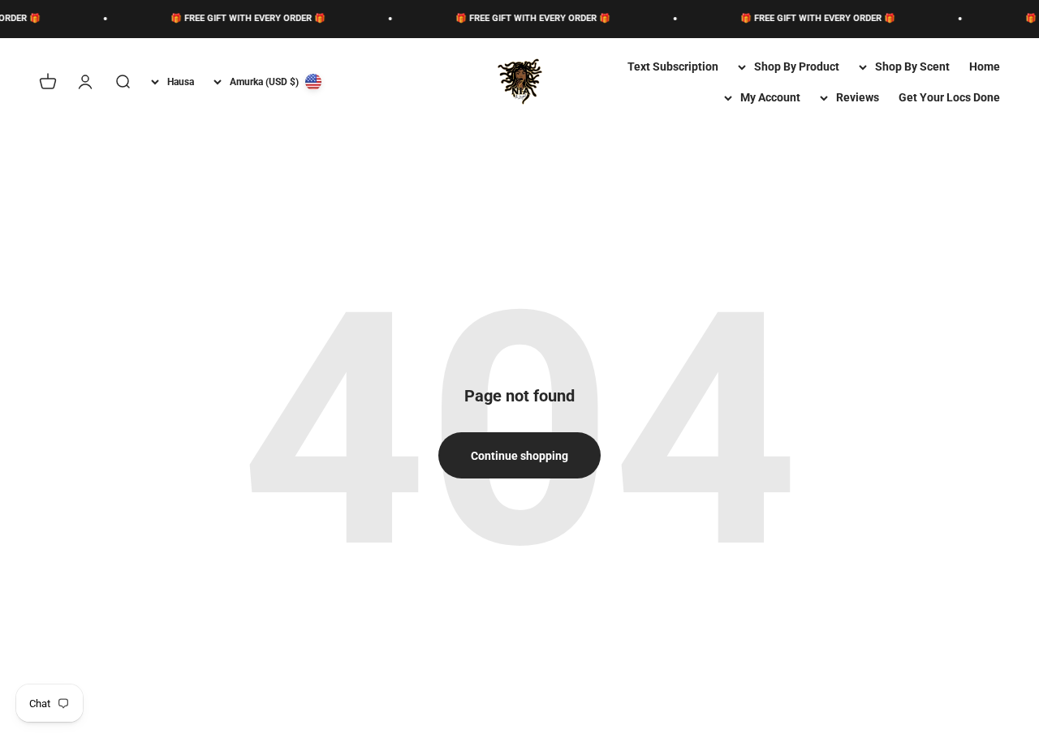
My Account (770, 97)
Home (984, 66)
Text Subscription (672, 66)
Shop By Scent (912, 66)
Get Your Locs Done (949, 97)
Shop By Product (796, 66)
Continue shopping (519, 455)
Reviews (857, 97)
